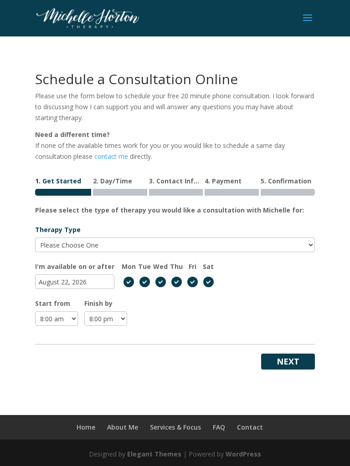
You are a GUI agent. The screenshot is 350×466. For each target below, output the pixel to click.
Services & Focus (175, 427)
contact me (111, 156)
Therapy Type (58, 229)
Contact (250, 427)
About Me (122, 427)
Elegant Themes (154, 454)
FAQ (219, 427)
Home (86, 427)
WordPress (243, 454)
